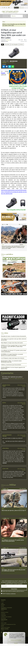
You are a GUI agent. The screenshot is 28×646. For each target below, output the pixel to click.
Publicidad (3, 594)
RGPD (2, 605)
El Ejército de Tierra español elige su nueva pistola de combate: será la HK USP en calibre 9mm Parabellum (13, 325)
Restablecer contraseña (6, 586)
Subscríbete (14, 568)
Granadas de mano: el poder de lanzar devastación (13, 315)
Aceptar (16, 643)
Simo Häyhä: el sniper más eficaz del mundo (12, 321)
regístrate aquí (20, 357)
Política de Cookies (5, 606)
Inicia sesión (12, 357)
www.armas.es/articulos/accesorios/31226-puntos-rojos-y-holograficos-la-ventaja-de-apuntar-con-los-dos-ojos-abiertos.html (14, 192)
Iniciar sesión (21, 7)
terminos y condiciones (11, 572)
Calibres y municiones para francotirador (11, 343)
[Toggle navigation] (25, 11)
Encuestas (3, 597)
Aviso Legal (3, 602)
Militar (4, 21)
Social (2, 585)
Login (2, 582)
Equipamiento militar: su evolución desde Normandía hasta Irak (11, 340)
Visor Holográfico (14, 44)
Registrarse (16, 7)
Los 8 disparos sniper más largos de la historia (12, 337)
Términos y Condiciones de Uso (8, 603)
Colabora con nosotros (6, 595)
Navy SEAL (7, 44)
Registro (3, 583)
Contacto (3, 592)
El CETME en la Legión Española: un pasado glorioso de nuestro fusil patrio (12, 334)
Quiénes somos (4, 591)
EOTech (21, 44)
